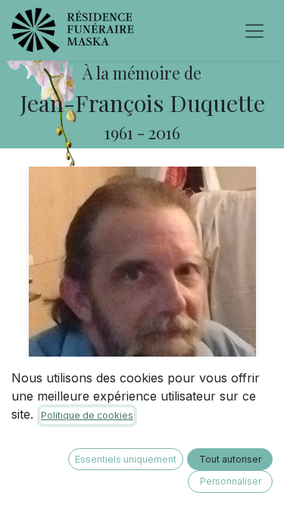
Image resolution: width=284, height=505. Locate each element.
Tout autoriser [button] (230, 459)
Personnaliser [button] (230, 481)
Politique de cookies (87, 415)
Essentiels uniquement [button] (125, 459)
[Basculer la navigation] (254, 30)
